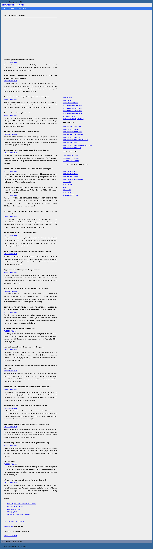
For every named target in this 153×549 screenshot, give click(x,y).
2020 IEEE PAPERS (69, 119)
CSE (4, 8)
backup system (12, 512)
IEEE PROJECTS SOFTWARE (73, 134)
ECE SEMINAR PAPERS (71, 158)
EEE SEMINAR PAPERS (71, 161)
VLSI (64, 187)
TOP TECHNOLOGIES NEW (72, 105)
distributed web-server (14, 509)
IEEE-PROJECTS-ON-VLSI (72, 148)
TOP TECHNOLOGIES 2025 (72, 111)
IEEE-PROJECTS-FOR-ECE (72, 132)
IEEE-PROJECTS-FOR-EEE (72, 129)
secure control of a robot (15, 506)
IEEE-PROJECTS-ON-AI (71, 142)
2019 (78, 119)
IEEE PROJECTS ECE (70, 171)
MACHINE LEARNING (70, 195)
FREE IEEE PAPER (10, 536)
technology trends (69, 116)
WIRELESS (67, 190)
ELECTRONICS (68, 184)
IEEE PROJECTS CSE (70, 174)
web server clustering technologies (18, 514)
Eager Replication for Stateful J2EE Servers (21, 504)
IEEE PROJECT (20, 8)
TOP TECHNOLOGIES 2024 (72, 113)
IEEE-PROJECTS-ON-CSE (72, 126)
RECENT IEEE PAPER (70, 103)
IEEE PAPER (19, 5)
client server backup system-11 (14, 521)
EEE (12, 8)
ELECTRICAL (67, 192)
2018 (81, 119)
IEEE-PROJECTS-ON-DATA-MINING (75, 140)
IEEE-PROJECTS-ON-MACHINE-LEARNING (78, 145)
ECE (8, 8)
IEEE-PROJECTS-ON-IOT (71, 137)
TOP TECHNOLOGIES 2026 (72, 108)
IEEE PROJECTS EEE (70, 176)
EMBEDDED (67, 182)
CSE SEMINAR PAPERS (71, 155)
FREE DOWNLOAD (10, 62)
